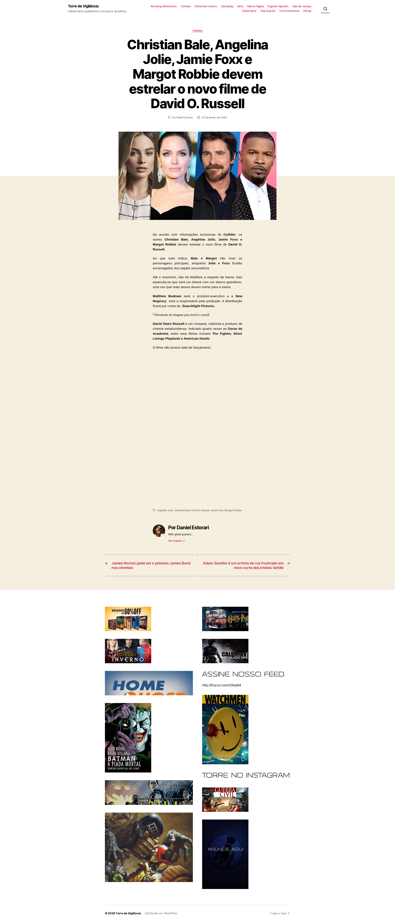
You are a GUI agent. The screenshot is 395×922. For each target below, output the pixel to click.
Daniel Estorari (184, 117)
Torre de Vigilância (83, 6)
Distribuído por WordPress (161, 913)
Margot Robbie (233, 510)
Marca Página (255, 6)
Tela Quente (267, 10)
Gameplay (227, 6)
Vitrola (307, 10)
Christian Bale (182, 510)
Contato (186, 6)
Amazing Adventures (164, 6)
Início (240, 6)
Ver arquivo (176, 540)
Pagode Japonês (278, 6)
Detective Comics (206, 6)
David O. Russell (200, 510)
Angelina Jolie (165, 510)
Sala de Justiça (301, 6)
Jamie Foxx (217, 510)
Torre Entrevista (289, 10)
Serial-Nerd (249, 10)
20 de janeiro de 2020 (214, 117)
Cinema (197, 30)
